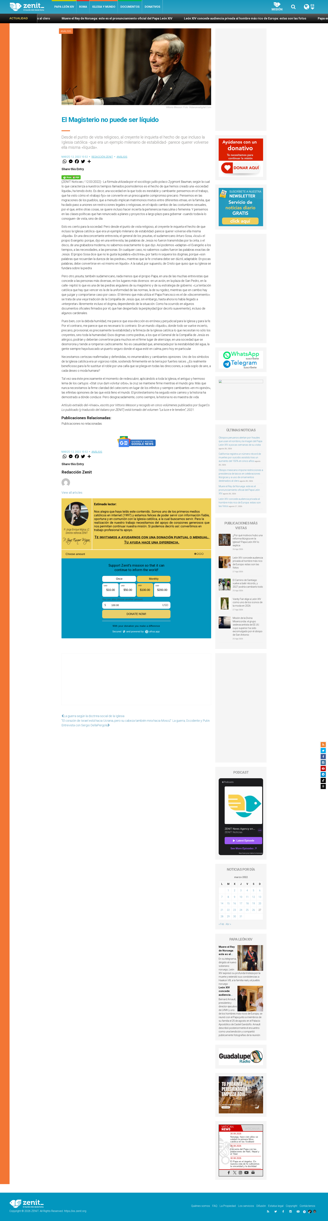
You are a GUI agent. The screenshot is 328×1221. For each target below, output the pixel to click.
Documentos (130, 6)
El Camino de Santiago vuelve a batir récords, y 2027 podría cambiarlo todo (248, 583)
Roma (83, 6)
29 (228, 916)
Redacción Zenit (102, 156)
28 (222, 916)
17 (241, 903)
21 (222, 910)
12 (253, 897)
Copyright (291, 1206)
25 (247, 910)
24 (241, 910)
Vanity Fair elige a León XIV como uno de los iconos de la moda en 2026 (247, 602)
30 (234, 916)
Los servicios (246, 1206)
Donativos (152, 6)
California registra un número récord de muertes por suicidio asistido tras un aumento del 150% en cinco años (240, 457)
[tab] (230, 1128)
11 (247, 897)
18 (247, 903)
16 (234, 903)
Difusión (261, 1206)
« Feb (221, 924)
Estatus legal (275, 1206)
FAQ (214, 1206)
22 (228, 910)
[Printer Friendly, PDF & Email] (71, 177)
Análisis (66, 31)
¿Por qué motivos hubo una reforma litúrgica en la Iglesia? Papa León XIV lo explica (248, 540)
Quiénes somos (200, 1206)
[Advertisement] (136, 683)
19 (253, 903)
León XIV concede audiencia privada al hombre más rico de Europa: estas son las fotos (165, 18)
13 (259, 897)
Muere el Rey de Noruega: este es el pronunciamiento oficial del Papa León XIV (239, 490)
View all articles (72, 492)
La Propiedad (228, 1206)
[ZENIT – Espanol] (31, 7)
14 (222, 903)
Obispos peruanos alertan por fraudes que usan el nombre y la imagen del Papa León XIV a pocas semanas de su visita (240, 441)
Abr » (228, 924)
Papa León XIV (64, 6)
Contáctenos (307, 1206)
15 (228, 903)
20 (259, 903)
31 (241, 916)
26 (253, 910)
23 (234, 910)
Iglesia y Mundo (103, 6)
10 (241, 897)
